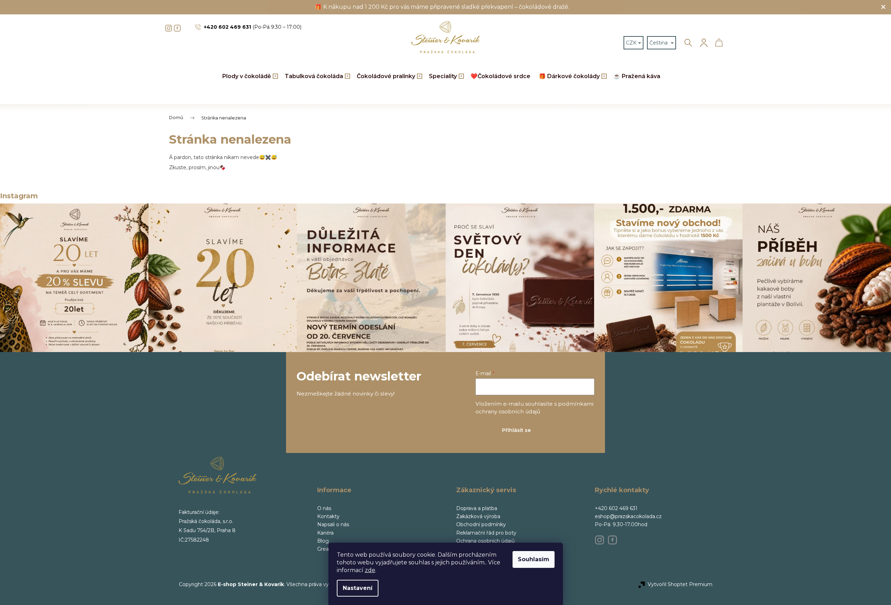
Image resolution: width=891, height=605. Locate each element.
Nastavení (358, 588)
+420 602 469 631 (616, 508)
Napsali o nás (333, 524)
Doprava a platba (476, 508)
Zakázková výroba (478, 516)
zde (370, 570)
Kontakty (328, 516)
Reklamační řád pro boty (486, 533)
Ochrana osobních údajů (485, 541)
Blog (323, 541)
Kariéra (325, 533)
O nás (324, 508)
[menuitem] (249, 77)
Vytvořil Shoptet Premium (680, 584)
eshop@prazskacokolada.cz (628, 516)
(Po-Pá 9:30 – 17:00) (252, 27)
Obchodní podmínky (481, 524)
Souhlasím (533, 559)
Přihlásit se (516, 430)
